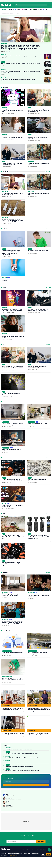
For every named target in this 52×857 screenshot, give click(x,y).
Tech (45, 9)
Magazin (25, 9)
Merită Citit (11, 9)
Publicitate (32, 849)
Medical (18, 9)
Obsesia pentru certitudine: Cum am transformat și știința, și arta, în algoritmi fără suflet (22, 770)
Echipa (27, 849)
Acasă (4, 9)
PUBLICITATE (26, 821)
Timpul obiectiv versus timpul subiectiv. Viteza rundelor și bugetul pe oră (18, 79)
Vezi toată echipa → (26, 808)
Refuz (43, 854)
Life (31, 9)
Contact (17, 13)
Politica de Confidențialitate (12, 855)
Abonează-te (26, 785)
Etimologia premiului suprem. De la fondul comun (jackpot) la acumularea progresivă (20, 56)
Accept (48, 854)
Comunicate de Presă (8, 13)
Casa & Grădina (38, 9)
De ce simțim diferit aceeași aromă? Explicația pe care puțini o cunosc (20, 47)
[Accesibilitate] (49, 850)
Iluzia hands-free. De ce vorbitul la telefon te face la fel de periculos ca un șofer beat (20, 63)
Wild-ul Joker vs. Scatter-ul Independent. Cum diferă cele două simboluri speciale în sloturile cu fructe (20, 72)
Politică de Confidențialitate (41, 849)
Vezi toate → (48, 171)
